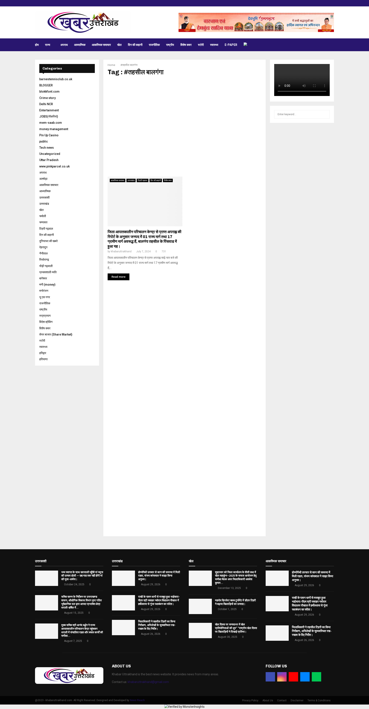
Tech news (46, 147)
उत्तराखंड (131, 180)
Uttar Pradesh (49, 160)
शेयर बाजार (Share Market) (55, 334)
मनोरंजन (43, 290)
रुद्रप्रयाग (45, 315)
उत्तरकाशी (44, 197)
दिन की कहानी (135, 44)
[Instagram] (282, 676)
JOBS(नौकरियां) (48, 116)
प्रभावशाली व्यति (48, 272)
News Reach (137, 700)
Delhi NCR (46, 104)
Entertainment (49, 110)
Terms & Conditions (319, 700)
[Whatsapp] (316, 676)
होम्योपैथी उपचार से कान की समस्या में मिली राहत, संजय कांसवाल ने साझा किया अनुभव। (159, 576)
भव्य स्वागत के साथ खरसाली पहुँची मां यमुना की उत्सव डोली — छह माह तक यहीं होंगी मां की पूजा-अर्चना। (82, 576)
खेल (119, 44)
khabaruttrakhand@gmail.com (148, 682)
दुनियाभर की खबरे (48, 241)
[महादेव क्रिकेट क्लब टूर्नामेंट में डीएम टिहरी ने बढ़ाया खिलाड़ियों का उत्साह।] (200, 606)
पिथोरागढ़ (44, 259)
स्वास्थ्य (214, 44)
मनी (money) (47, 284)
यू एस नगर (44, 297)
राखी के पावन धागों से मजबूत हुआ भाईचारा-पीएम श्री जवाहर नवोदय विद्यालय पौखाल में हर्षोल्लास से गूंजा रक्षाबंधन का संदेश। (159, 600)
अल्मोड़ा (43, 178)
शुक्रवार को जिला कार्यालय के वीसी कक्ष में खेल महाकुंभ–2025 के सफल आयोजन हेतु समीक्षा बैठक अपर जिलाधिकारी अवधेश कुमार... (235, 578)
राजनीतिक (154, 44)
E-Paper (231, 44)
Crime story (47, 98)
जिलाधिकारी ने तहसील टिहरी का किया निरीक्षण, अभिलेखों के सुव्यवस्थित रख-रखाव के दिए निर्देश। (157, 625)
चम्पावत (43, 222)
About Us (267, 700)
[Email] (305, 676)
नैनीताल (43, 253)
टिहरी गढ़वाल (142, 180)
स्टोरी (201, 44)
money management (53, 129)
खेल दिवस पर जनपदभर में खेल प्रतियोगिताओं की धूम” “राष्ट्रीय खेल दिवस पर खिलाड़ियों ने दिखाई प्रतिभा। (236, 628)
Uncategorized (49, 153)
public (43, 141)
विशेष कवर (186, 44)
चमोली (42, 216)
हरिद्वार (42, 353)
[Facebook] (270, 676)
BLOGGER (46, 85)
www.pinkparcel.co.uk (54, 166)
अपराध (64, 44)
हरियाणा (43, 359)
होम (37, 44)
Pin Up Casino (49, 135)
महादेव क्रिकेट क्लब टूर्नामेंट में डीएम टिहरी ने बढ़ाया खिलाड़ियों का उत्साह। (235, 602)
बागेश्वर (43, 278)
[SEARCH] (325, 114)
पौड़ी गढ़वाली (46, 266)
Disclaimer (297, 700)
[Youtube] (293, 676)
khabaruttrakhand (121, 251)
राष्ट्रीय (170, 44)
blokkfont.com (49, 91)
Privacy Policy (250, 700)
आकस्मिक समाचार (101, 44)
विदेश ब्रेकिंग (46, 322)
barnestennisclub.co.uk (55, 79)
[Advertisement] (184, 126)
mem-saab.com (50, 122)
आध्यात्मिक (79, 44)
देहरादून (43, 247)
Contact (282, 700)
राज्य (47, 44)
